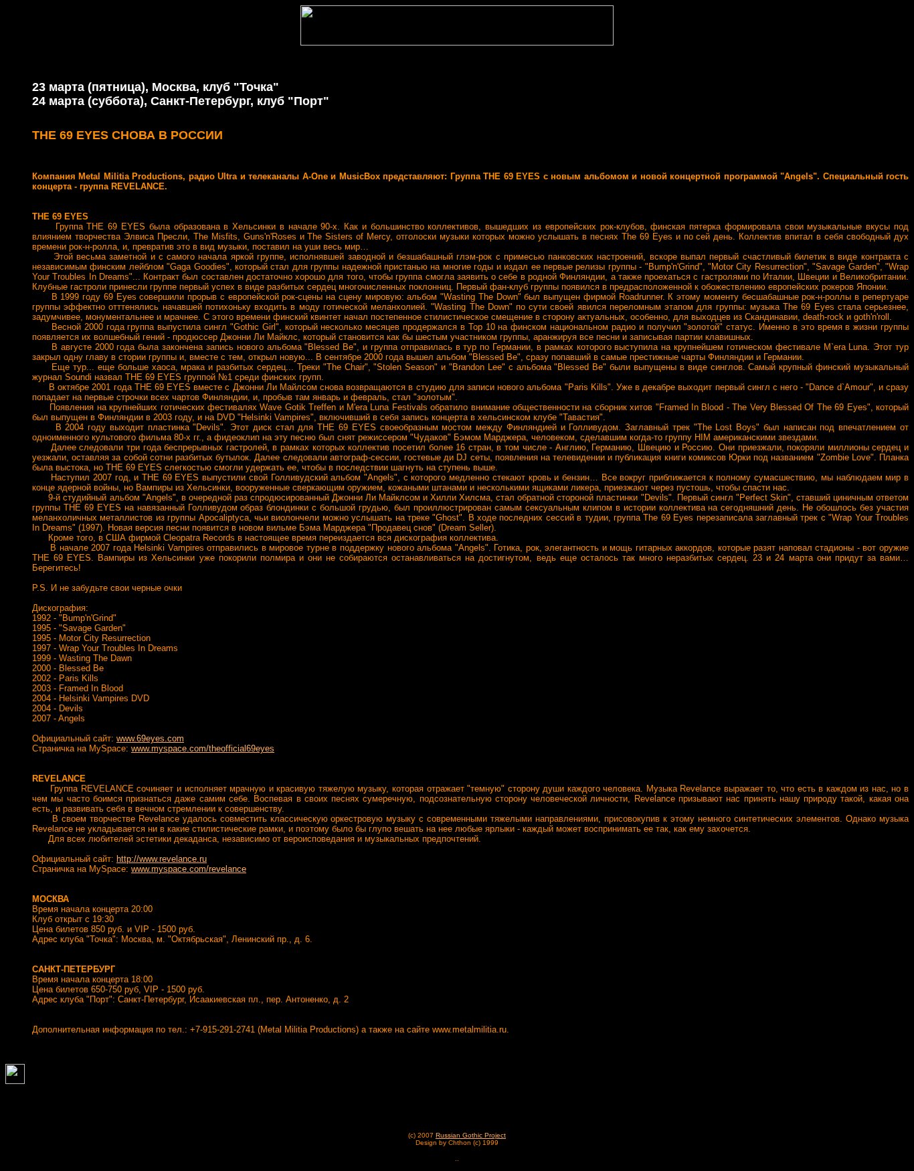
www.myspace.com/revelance (188, 869)
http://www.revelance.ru (161, 859)
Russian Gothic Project (471, 1135)
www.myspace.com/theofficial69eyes (202, 748)
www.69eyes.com (150, 738)
